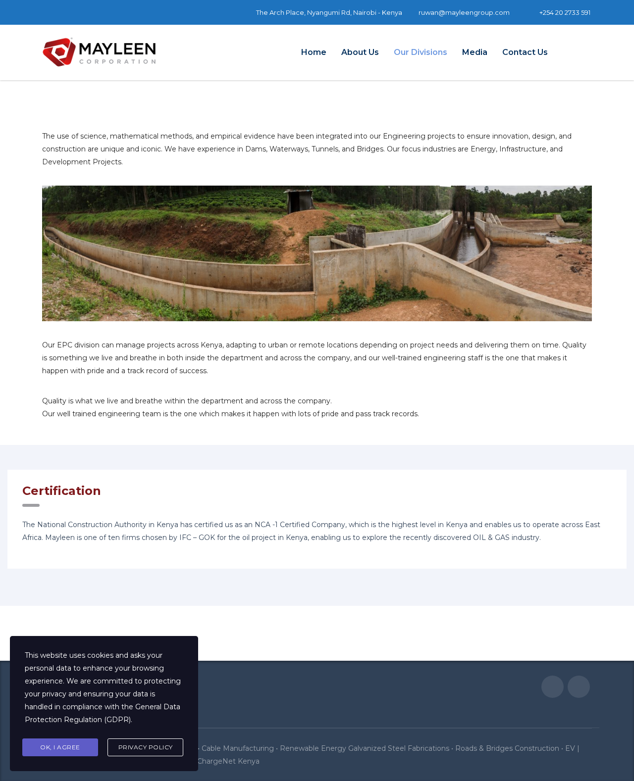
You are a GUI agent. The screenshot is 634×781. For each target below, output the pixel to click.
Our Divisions (420, 52)
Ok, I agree (60, 747)
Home (313, 52)
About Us (360, 52)
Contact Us (525, 52)
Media (474, 52)
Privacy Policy (145, 747)
